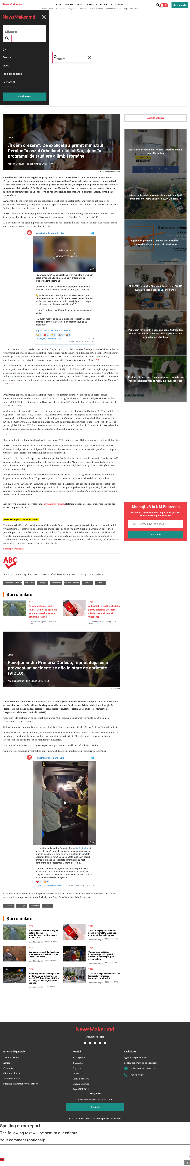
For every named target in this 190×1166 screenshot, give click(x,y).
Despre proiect (11, 1057)
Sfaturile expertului (113, 9)
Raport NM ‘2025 (131, 9)
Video (80, 4)
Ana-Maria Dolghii (38, 622)
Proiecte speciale (97, 4)
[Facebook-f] (85, 1043)
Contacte (8, 1068)
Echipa (6, 1062)
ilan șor (42, 583)
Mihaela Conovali (16, 163)
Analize (69, 4)
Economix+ (117, 4)
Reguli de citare (11, 1078)
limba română (56, 583)
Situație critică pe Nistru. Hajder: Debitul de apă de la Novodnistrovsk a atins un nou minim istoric (44, 934)
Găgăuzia (72, 9)
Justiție (83, 9)
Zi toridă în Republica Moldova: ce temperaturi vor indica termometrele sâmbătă (104, 975)
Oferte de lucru (11, 1073)
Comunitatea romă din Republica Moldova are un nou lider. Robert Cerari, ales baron (44, 954)
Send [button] (2, 1159)
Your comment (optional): (22, 1140)
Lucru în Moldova (96, 9)
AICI (98, 359)
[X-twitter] (90, 1043)
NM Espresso (47, 9)
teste (88, 583)
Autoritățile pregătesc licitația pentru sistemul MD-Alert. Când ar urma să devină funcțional (103, 932)
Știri (58, 4)
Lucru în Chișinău (155, 118)
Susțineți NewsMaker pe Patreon (20, 1083)
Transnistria (60, 9)
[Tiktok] (100, 1043)
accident (9, 906)
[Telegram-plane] (105, 1043)
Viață (10, 137)
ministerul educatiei (72, 583)
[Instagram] (95, 1043)
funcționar (35, 906)
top (100, 583)
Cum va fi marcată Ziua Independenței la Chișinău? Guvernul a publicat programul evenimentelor (102, 955)
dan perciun (29, 583)
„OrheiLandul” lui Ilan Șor (13, 583)
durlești (22, 906)
